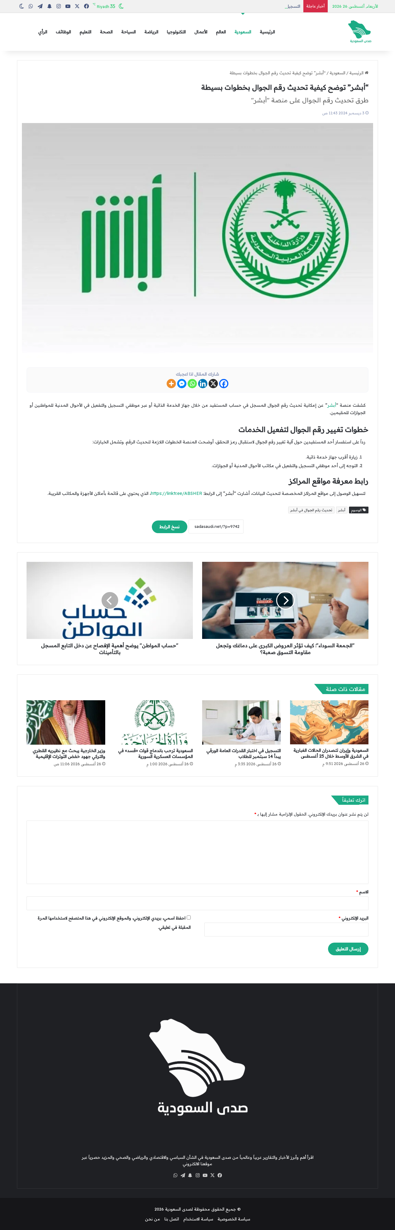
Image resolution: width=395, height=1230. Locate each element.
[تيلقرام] (182, 1175)
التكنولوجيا (176, 32)
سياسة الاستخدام (198, 1218)
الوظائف (63, 32)
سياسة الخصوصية (234, 1218)
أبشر (331, 405)
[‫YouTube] (205, 1175)
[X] (213, 383)
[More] (171, 383)
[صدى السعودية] (359, 32)
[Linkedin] (202, 383)
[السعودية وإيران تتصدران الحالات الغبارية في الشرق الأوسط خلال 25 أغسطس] (329, 722)
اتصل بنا (171, 1218)
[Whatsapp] (192, 383)
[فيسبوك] (219, 1175)
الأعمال (200, 32)
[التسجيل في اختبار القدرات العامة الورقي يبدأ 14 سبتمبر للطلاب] (241, 722)
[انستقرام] (197, 1175)
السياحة (128, 32)
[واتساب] (175, 1175)
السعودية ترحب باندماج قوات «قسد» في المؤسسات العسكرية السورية (155, 753)
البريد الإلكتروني (353, 917)
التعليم (85, 32)
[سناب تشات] (190, 1175)
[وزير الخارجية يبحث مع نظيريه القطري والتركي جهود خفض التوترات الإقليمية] (66, 722)
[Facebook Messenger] (181, 383)
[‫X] (212, 1175)
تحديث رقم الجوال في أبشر (311, 510)
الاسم (362, 891)
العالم (221, 32)
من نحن (152, 1218)
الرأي (42, 32)
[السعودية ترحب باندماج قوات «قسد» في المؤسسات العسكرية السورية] (153, 722)
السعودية (243, 32)
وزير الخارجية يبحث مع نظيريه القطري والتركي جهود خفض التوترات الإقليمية (69, 753)
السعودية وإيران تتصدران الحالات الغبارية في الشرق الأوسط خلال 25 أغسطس (330, 753)
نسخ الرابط (170, 526)
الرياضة (151, 32)
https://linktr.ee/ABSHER (176, 493)
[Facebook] (223, 383)
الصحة (106, 32)
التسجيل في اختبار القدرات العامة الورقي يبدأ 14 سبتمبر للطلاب (244, 6)
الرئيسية (267, 32)
